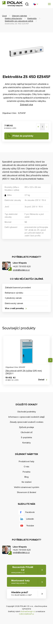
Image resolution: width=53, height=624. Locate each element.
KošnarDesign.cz (28, 611)
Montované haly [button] (20, 581)
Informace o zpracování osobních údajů (26, 417)
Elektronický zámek (14, 303)
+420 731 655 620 (22, 266)
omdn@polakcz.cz (21, 270)
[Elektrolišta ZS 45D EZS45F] (26, 52)
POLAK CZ (12, 2)
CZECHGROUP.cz (26, 614)
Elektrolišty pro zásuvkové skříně (19, 21)
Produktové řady (26, 461)
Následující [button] (50, 360)
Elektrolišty (32, 18)
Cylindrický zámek (13, 298)
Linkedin (30, 519)
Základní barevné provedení (18, 287)
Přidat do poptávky (23, 135)
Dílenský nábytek (19, 16)
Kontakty (26, 442)
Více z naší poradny (14, 308)
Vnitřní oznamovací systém (26, 487)
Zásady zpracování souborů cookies (26, 422)
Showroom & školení (26, 492)
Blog (26, 477)
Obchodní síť (26, 432)
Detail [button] (41, 379)
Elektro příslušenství (13, 18)
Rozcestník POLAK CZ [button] (22, 570)
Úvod (4, 16)
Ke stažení (26, 482)
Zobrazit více (26, 104)
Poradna (26, 471)
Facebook (30, 512)
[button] (36, 4)
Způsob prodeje (26, 427)
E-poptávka (26, 437)
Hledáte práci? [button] (21, 593)
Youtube (30, 525)
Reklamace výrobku (14, 292)
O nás (26, 466)
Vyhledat (27, 4)
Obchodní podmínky (26, 411)
